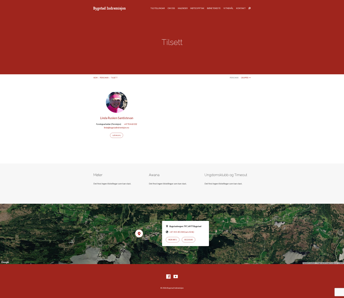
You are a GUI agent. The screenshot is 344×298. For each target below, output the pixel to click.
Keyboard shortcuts (309, 263)
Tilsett (114, 78)
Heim (95, 78)
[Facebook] (168, 276)
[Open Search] (249, 8)
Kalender (183, 8)
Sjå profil (116, 135)
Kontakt (241, 8)
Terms (341, 263)
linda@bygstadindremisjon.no (116, 127)
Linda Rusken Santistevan (116, 118)
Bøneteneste (214, 8)
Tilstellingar (157, 8)
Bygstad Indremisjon (109, 8)
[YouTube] (175, 276)
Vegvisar (188, 240)
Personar (104, 78)
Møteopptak (197, 8)
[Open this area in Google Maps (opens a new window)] (5, 262)
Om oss (171, 8)
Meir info (172, 240)
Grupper (245, 78)
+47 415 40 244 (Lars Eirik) (181, 232)
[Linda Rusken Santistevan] (116, 110)
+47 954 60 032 (130, 124)
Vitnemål (228, 8)
